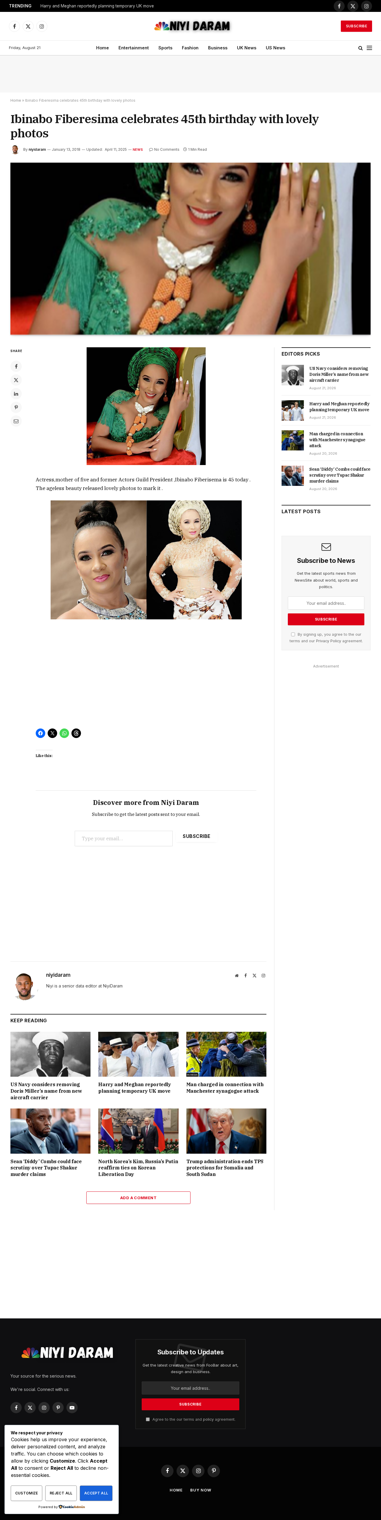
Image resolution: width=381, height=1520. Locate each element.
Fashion (190, 47)
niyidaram (37, 149)
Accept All (96, 1493)
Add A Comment (138, 1197)
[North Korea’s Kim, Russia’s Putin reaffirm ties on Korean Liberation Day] (138, 1130)
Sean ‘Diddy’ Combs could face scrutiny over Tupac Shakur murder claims (46, 1167)
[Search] (360, 48)
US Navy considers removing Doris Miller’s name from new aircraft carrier (46, 1090)
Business (217, 47)
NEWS (138, 149)
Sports (165, 47)
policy (208, 1419)
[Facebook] (16, 366)
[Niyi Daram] (190, 26)
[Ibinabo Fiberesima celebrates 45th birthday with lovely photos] (190, 249)
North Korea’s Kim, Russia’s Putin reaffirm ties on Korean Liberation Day (138, 1167)
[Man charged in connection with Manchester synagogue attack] (226, 1054)
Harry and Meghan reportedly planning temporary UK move (97, 6)
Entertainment (133, 47)
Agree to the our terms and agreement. (193, 1419)
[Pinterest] (16, 407)
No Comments (166, 149)
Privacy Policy (328, 641)
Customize (26, 1493)
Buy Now (200, 1490)
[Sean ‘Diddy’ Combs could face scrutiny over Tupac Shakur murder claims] (50, 1130)
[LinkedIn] (16, 393)
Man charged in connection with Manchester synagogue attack (225, 1087)
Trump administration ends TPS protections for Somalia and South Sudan (224, 1167)
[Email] (16, 421)
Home (102, 47)
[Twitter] (16, 380)
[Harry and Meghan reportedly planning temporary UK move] (138, 1054)
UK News (246, 47)
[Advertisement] (190, 74)
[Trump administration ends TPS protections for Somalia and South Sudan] (226, 1130)
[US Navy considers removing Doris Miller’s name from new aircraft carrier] (50, 1054)
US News (275, 47)
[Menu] (369, 48)
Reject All (61, 1493)
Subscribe (356, 26)
